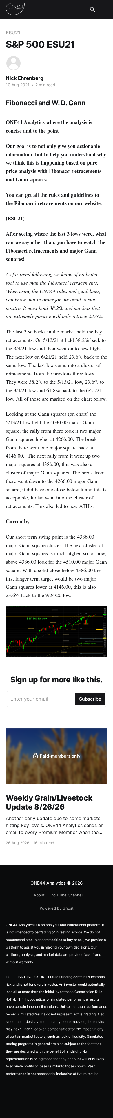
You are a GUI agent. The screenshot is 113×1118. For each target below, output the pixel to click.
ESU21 (13, 32)
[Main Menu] (103, 9)
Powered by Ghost (57, 908)
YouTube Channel (67, 895)
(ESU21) (15, 218)
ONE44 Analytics (48, 883)
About (39, 895)
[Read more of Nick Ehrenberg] (13, 63)
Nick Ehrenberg (24, 78)
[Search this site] (92, 9)
